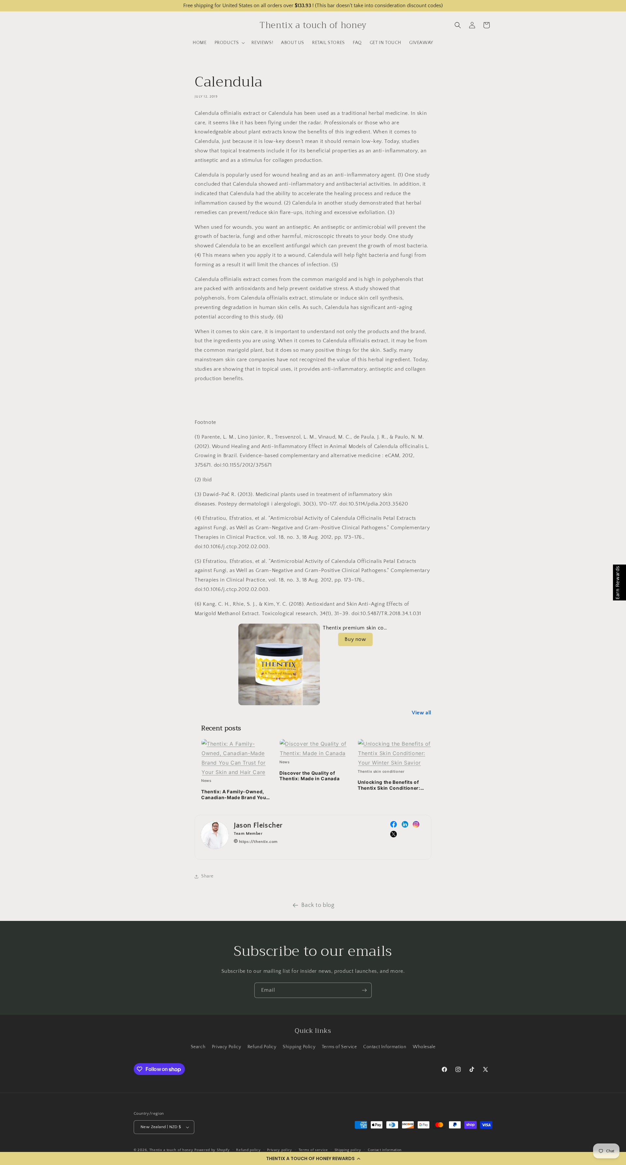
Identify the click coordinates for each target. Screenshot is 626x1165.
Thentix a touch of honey (171, 1150)
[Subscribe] (364, 990)
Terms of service (313, 1150)
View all (421, 713)
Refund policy (248, 1150)
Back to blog (317, 905)
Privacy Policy (226, 1046)
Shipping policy (348, 1150)
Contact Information (384, 1046)
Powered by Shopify (212, 1150)
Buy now (355, 639)
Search (198, 1046)
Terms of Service (339, 1046)
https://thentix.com (258, 841)
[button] (313, 1158)
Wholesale (424, 1046)
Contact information (385, 1150)
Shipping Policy (299, 1046)
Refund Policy (261, 1046)
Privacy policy (279, 1150)
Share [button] (207, 876)
